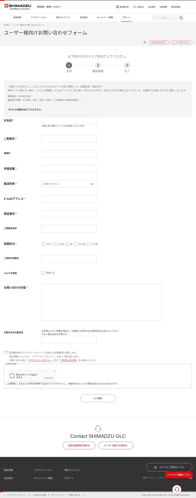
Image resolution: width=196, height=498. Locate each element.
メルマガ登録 (10, 273)
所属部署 (9, 168)
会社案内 (8, 478)
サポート (69, 478)
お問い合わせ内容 (15, 287)
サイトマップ (57, 495)
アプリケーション (43, 470)
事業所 (7, 153)
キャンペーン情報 (43, 478)
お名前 (8, 120)
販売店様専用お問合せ (79, 445)
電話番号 (9, 213)
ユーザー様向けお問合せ (116, 445)
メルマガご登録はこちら (171, 467)
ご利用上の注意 (68, 360)
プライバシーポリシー (40, 360)
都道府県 (9, 183)
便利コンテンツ (72, 470)
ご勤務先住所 (10, 228)
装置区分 (9, 243)
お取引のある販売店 (13, 332)
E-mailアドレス (14, 198)
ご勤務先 (9, 138)
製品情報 (8, 470)
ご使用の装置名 (11, 258)
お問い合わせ (74, 495)
